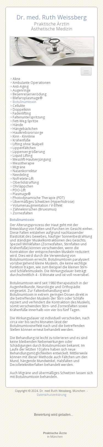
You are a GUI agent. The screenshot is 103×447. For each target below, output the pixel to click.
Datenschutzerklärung (51, 395)
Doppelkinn (22, 109)
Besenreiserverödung (29, 94)
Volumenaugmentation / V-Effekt (37, 205)
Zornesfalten (23, 213)
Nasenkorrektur (25, 171)
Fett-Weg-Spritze (25, 121)
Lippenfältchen (24, 148)
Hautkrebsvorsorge (28, 132)
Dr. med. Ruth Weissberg (51, 17)
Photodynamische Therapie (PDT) (39, 197)
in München (55, 434)
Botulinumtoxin (24, 101)
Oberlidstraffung (26, 182)
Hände (18, 125)
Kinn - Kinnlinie (24, 136)
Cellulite (19, 105)
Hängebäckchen (25, 128)
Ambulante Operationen (32, 82)
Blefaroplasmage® (27, 98)
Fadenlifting (22, 113)
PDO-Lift (19, 190)
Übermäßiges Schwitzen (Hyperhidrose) (43, 201)
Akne (16, 78)
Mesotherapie (23, 163)
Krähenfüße (21, 140)
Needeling (21, 174)
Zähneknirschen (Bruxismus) (34, 209)
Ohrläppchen (23, 186)
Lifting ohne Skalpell (28, 144)
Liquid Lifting (22, 155)
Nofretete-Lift (23, 178)
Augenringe (21, 90)
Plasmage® (21, 194)
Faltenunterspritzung (29, 117)
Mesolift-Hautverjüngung (32, 159)
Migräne (19, 167)
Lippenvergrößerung (29, 151)
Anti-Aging (21, 86)
